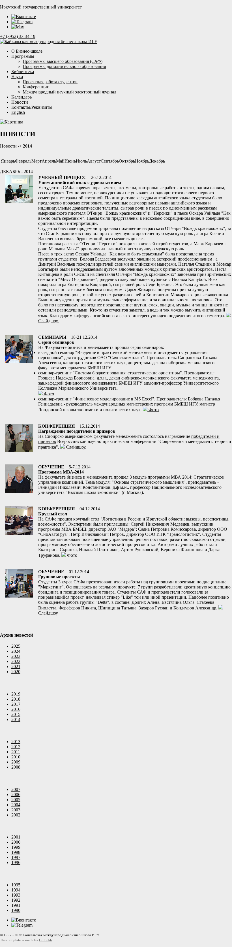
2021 (15, 666)
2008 (15, 767)
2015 (15, 714)
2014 (15, 719)
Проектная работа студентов (50, 81)
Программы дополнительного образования (64, 66)
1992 (15, 900)
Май (60, 161)
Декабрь (157, 161)
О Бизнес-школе (26, 51)
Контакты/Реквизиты (31, 107)
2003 (15, 809)
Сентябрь (110, 161)
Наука (17, 76)
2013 (15, 741)
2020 (15, 671)
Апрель (49, 161)
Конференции (36, 86)
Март (36, 161)
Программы (22, 56)
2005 (15, 799)
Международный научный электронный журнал (69, 91)
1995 (15, 884)
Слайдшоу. (48, 320)
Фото (48, 393)
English (18, 112)
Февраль (23, 161)
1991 (15, 905)
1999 (15, 847)
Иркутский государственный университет (41, 7)
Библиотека (22, 71)
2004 (15, 804)
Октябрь (127, 161)
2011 (15, 751)
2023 (15, 656)
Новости (19, 102)
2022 (15, 661)
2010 (15, 756)
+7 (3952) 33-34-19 (17, 36)
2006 (15, 794)
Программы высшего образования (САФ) (62, 61)
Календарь (21, 97)
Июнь (70, 161)
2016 (15, 709)
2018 (15, 699)
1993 (15, 895)
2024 (15, 651)
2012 (15, 746)
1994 (15, 890)
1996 (15, 862)
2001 (15, 837)
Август (94, 161)
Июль (81, 161)
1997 (15, 857)
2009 (15, 762)
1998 (15, 852)
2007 (15, 789)
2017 (15, 704)
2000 (15, 842)
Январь (8, 161)
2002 (15, 814)
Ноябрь (142, 161)
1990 (15, 910)
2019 (15, 694)
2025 (15, 646)
